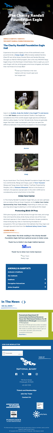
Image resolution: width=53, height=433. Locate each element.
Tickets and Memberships (26, 390)
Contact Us (26, 397)
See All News (7, 306)
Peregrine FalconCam (16, 283)
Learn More (9, 230)
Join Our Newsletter (11, 344)
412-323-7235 (26, 385)
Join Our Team (26, 394)
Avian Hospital (13, 287)
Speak (42, 431)
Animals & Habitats (15, 272)
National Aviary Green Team (36, 226)
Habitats (11, 279)
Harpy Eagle (19, 55)
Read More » (22, 334)
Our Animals (12, 276)
